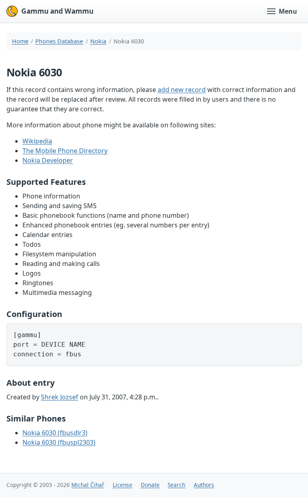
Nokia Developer (47, 160)
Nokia (98, 41)
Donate (150, 485)
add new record (182, 89)
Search (176, 485)
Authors (204, 485)
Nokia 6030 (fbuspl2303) (58, 442)
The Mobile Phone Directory (64, 150)
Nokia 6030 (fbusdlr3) (54, 432)
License (122, 485)
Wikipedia (37, 141)
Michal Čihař (87, 485)
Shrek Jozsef (59, 397)
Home (20, 41)
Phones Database (59, 41)
